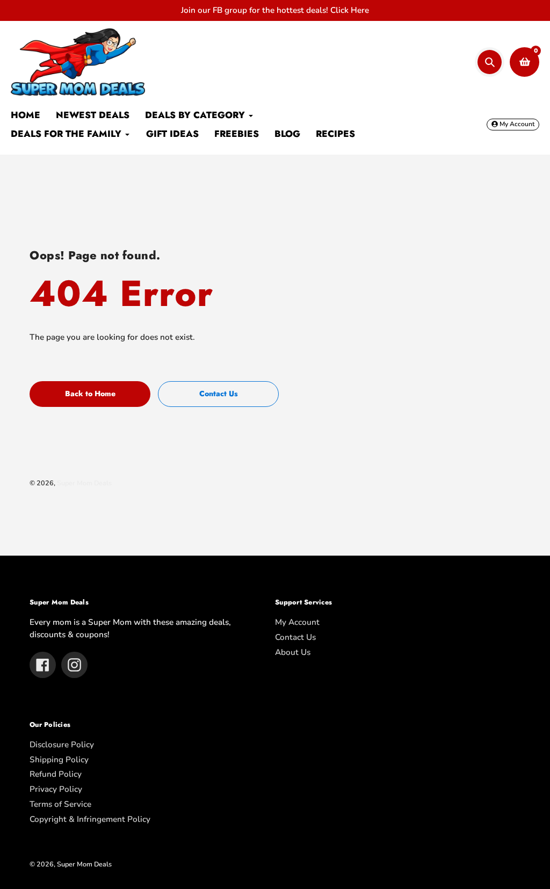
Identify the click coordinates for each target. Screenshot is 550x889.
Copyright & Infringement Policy (90, 819)
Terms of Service (60, 804)
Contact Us (295, 637)
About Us (292, 652)
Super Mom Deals (84, 482)
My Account (297, 622)
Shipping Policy (59, 759)
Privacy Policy (56, 789)
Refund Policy (56, 774)
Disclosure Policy (62, 744)
